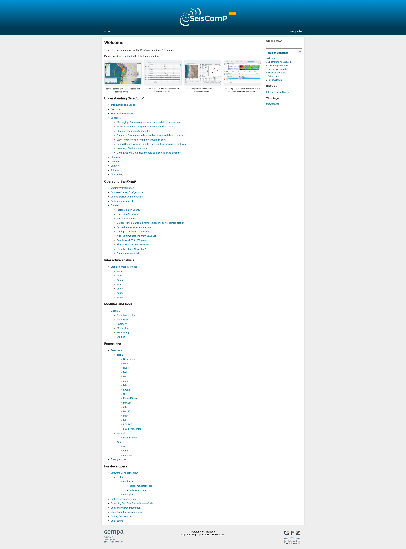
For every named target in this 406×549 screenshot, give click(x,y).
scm (119, 442)
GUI (125, 394)
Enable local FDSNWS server (132, 240)
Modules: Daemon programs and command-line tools (145, 126)
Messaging (122, 328)
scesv (120, 271)
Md (125, 372)
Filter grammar (118, 459)
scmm (120, 280)
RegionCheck (130, 437)
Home (107, 31)
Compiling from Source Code (132, 503)
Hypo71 (127, 367)
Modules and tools (277, 72)
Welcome (270, 58)
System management (122, 201)
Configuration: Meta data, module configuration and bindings (149, 152)
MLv (125, 415)
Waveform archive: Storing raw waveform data (141, 139)
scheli (120, 275)
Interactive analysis (277, 69)
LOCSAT (127, 424)
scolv (120, 288)
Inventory (122, 323)
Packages (128, 481)
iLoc (125, 381)
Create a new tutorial (128, 253)
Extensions (116, 350)
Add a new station (126, 218)
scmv (120, 284)
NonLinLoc (129, 359)
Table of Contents (277, 52)
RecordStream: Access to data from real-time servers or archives (151, 144)
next (292, 31)
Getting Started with (127, 196)
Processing (123, 332)
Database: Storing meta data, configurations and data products (150, 135)
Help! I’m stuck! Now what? (131, 249)
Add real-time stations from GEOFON (136, 235)
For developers (275, 80)
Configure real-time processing (133, 231)
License (115, 161)
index (299, 31)
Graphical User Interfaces (124, 266)
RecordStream (130, 398)
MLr (125, 376)
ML (125, 420)
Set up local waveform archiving (134, 227)
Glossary (115, 157)
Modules (115, 310)
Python (120, 477)
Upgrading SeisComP (128, 214)
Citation (115, 165)
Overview (115, 109)
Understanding (280, 62)
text (125, 446)
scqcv (120, 293)
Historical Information (122, 113)
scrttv (120, 297)
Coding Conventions (121, 516)
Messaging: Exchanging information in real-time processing (148, 122)
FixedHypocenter (132, 428)
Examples (128, 494)
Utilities (121, 336)
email (126, 450)
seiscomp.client (138, 490)
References (116, 170)
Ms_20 (126, 411)
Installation (122, 188)
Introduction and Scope (123, 104)
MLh (125, 363)
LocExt (127, 389)
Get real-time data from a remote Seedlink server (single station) (151, 222)
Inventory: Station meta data (132, 148)
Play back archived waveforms (133, 244)
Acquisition (123, 319)
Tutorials (115, 205)
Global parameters (126, 315)
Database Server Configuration (127, 192)
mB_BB (127, 402)
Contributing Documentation (126, 507)
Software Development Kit (124, 472)
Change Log (117, 174)
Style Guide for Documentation (127, 512)
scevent (121, 433)
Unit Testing (117, 520)
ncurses (127, 455)
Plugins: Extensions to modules (133, 131)
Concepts (116, 117)
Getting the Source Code (123, 499)
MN (125, 385)
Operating (278, 65)
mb (125, 407)
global (120, 354)
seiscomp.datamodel (141, 485)
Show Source (272, 104)
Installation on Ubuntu (128, 209)
